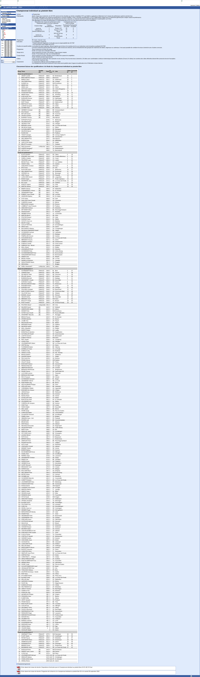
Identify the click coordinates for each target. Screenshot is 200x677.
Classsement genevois (23, 664)
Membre (4, 58)
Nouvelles (4, 10)
